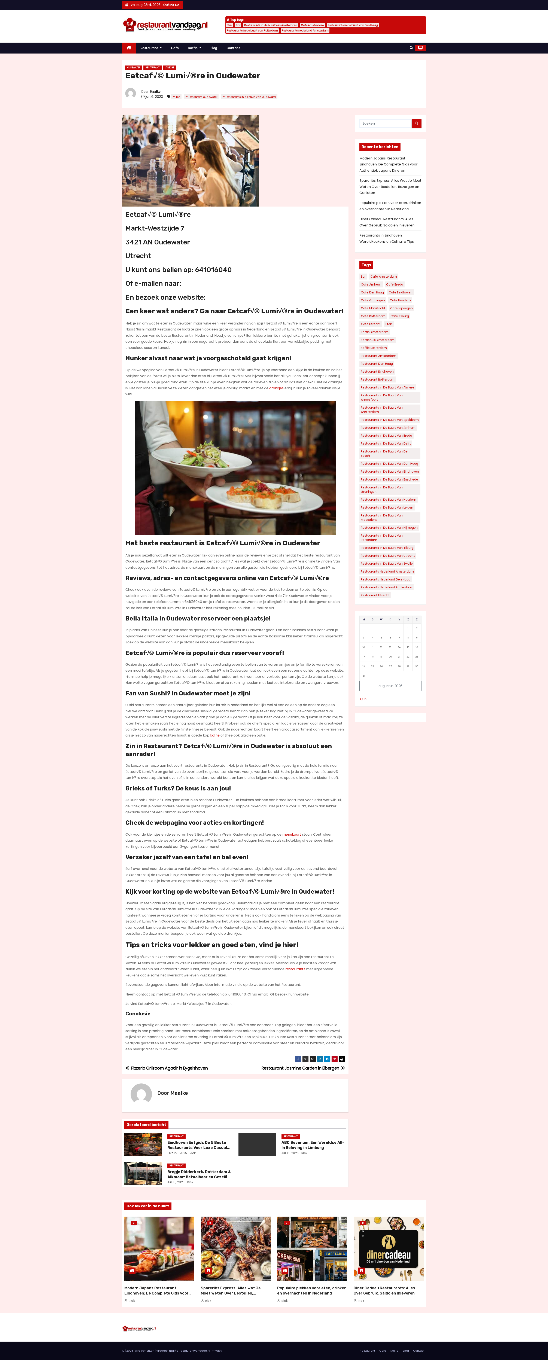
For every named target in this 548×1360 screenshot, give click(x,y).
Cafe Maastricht (373, 308)
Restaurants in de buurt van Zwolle (387, 563)
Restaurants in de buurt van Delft (386, 443)
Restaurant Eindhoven (377, 371)
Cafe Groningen (373, 300)
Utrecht (169, 67)
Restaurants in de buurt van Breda (386, 435)
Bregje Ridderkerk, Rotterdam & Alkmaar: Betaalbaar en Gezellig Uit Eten (199, 1177)
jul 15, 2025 (290, 1153)
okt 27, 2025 (177, 1153)
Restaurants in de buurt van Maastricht (382, 517)
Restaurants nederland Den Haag (385, 579)
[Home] (129, 48)
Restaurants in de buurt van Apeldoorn (390, 420)
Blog (214, 48)
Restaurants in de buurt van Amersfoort (382, 397)
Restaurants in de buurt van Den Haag (353, 25)
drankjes (276, 388)
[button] (411, 47)
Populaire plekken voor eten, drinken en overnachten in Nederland (312, 1291)
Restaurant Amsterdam (378, 356)
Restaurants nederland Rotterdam (386, 587)
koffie (215, 735)
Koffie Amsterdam (375, 332)
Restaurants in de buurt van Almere (387, 387)
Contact (233, 48)
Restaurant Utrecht (375, 595)
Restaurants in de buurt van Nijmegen (389, 527)
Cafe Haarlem (400, 300)
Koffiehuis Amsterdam (378, 340)
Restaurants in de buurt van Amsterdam (270, 25)
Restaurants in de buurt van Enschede (389, 479)
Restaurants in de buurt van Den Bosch (385, 453)
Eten (229, 25)
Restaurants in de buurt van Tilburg (387, 548)
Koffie (193, 48)
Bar (238, 25)
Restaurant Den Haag (377, 364)
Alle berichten (144, 1351)
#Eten (176, 97)
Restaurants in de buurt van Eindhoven (390, 471)
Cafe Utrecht (371, 324)
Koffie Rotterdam (374, 348)
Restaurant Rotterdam (378, 379)
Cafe (175, 48)
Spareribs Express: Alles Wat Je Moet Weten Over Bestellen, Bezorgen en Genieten (390, 186)
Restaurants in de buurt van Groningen (382, 489)
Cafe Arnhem (371, 284)
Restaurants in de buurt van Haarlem (388, 499)
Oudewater (133, 67)
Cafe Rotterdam (373, 316)
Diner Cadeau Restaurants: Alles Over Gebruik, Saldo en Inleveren (384, 1291)
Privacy (217, 1351)
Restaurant (150, 48)
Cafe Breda (394, 284)
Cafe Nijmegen (401, 308)
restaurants (295, 969)
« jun (362, 698)
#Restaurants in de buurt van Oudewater (249, 97)
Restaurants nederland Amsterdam (305, 30)
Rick (192, 1153)
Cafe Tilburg (399, 316)
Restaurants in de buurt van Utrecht (388, 556)
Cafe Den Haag (372, 292)
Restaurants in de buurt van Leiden (387, 507)
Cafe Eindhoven (400, 292)
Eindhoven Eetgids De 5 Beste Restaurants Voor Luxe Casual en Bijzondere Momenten (197, 1147)
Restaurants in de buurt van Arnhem (388, 428)
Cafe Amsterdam (312, 25)
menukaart (291, 834)
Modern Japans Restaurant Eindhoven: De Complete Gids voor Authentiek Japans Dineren (388, 164)
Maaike (155, 92)
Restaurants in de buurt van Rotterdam (252, 30)
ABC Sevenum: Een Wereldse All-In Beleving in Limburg (312, 1145)
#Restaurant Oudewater (201, 97)
